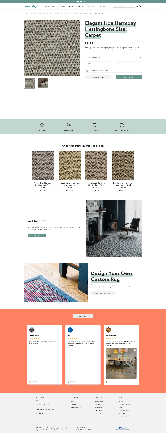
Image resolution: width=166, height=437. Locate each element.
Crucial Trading (35, 13)
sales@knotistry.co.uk (45, 409)
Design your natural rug (103, 293)
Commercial (73, 401)
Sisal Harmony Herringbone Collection (56, 13)
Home (26, 13)
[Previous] (28, 165)
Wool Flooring (99, 401)
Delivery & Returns (124, 401)
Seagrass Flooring (100, 413)
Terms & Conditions (124, 417)
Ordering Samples (124, 410)
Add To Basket (128, 77)
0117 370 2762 (43, 401)
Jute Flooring (98, 410)
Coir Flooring (98, 404)
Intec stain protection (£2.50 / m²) (100, 70)
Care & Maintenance (124, 404)
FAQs (120, 407)
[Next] (137, 165)
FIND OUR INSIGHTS (36, 235)
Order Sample (98, 77)
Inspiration (73, 404)
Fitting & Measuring (75, 407)
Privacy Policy (122, 413)
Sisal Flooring (98, 407)
